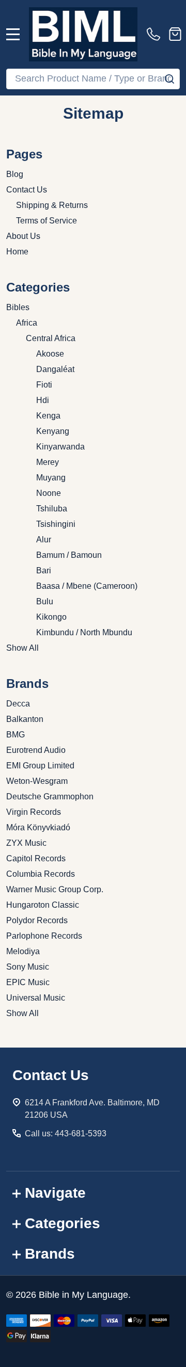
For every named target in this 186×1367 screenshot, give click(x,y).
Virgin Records (33, 812)
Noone (48, 493)
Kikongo (51, 617)
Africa (26, 322)
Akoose (50, 353)
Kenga (48, 415)
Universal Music (35, 997)
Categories (62, 1223)
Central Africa (50, 338)
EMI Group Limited (40, 765)
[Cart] (175, 34)
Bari (43, 570)
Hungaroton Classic (42, 904)
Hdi (42, 400)
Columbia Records (40, 874)
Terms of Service (46, 220)
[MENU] (13, 34)
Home (17, 251)
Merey (47, 462)
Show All (22, 648)
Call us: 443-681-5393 (65, 1133)
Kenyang (52, 431)
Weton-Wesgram (37, 781)
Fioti (44, 384)
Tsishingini (55, 524)
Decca (18, 703)
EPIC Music (28, 982)
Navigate (55, 1193)
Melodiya (23, 951)
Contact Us (26, 189)
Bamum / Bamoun (69, 555)
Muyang (51, 477)
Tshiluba (51, 508)
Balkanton (24, 719)
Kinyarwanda (60, 446)
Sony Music (27, 966)
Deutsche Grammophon (50, 796)
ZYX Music (26, 843)
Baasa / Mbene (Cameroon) (86, 586)
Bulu (44, 601)
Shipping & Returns (52, 205)
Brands (50, 1254)
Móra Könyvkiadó (38, 827)
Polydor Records (37, 920)
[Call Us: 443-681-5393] (155, 34)
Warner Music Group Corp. (54, 889)
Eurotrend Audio (36, 750)
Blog (14, 174)
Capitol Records (36, 858)
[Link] (83, 34)
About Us (23, 236)
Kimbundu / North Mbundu (84, 632)
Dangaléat (55, 369)
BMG (15, 734)
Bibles (17, 307)
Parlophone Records (44, 935)
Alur (43, 539)
